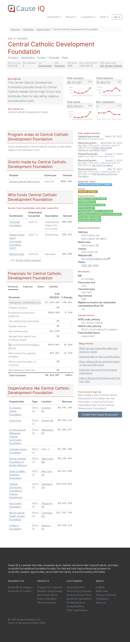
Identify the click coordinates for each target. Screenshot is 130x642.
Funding (41, 57)
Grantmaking (28, 57)
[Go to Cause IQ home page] (26, 9)
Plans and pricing (46, 602)
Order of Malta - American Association (17, 474)
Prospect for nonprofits (49, 587)
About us (101, 602)
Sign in (117, 17)
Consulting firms (75, 606)
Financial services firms (79, 594)
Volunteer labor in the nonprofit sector (99, 356)
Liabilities (53, 286)
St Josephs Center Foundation (15, 411)
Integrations (102, 598)
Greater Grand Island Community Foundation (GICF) (16, 241)
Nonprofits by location (20, 591)
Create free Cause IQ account (100, 414)
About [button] (103, 16)
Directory (15, 29)
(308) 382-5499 (89, 265)
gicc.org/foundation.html (94, 258)
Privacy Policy (38, 622)
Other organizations (77, 610)
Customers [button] (87, 16)
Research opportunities (49, 591)
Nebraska (28, 29)
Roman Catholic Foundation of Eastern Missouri (18, 462)
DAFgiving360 (16, 254)
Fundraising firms (76, 602)
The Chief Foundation (102, 165)
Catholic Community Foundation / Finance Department (16, 490)
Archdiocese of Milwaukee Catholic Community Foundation (17, 436)
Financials (54, 57)
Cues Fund (15, 420)
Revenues (13, 286)
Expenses (28, 286)
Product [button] (70, 16)
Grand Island (43, 29)
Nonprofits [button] (53, 16)
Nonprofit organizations (79, 598)
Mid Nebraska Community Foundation (97, 175)
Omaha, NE (47, 420)
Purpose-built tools (106, 594)
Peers (65, 57)
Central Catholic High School (24, 181)
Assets (40, 286)
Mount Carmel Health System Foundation (17, 516)
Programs (13, 57)
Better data (102, 591)
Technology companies (79, 591)
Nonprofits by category (20, 587)
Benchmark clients (47, 594)
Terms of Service (17, 622)
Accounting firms (76, 587)
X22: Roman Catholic (111, 65)
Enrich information (47, 598)
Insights (100, 587)
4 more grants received (28, 260)
